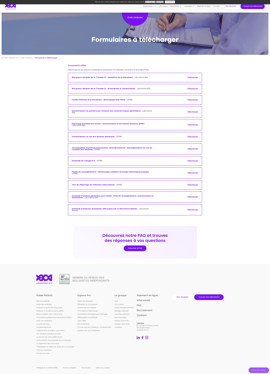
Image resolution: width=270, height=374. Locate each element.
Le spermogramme (43, 327)
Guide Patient (148, 6)
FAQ (139, 305)
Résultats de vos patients (87, 304)
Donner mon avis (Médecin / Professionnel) (94, 327)
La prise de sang (42, 324)
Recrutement (144, 310)
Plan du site (86, 368)
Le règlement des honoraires (47, 344)
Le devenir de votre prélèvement (49, 337)
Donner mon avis (42, 353)
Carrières (118, 327)
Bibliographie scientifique (87, 317)
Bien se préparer (43, 301)
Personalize (170, 2)
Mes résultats (231, 6)
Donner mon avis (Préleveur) (88, 330)
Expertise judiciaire (122, 314)
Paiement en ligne (203, 6)
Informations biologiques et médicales (92, 314)
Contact (216, 6)
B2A (116, 301)
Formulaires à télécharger (87, 311)
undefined (159, 2)
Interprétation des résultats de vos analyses (53, 340)
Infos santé (163, 6)
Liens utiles (81, 321)
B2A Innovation (120, 317)
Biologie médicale (122, 311)
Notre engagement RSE (124, 308)
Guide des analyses (44, 304)
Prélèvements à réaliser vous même (50, 330)
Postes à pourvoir (122, 321)
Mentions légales (69, 368)
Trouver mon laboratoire (252, 6)
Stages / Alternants (122, 324)
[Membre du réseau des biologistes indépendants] (84, 279)
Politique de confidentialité (46, 368)
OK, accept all (150, 2)
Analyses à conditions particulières (50, 311)
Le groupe (188, 6)
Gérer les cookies (103, 368)
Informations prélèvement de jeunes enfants (54, 317)
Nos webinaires (83, 324)
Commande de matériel (86, 308)
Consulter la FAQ (135, 248)
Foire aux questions (44, 321)
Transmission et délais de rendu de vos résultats (55, 347)
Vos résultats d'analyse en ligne (48, 334)
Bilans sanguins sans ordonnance (49, 314)
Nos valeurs (119, 304)
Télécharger (192, 77)
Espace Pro (174, 6)
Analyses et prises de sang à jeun (49, 308)
